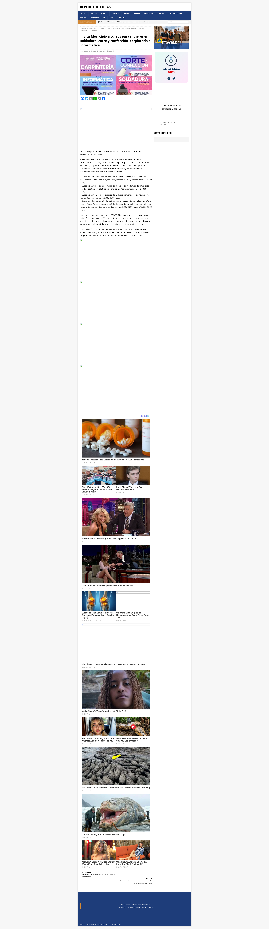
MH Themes (117, 924)
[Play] (169, 78)
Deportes (95, 18)
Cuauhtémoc (149, 13)
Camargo (115, 13)
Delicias (83, 13)
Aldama (162, 13)
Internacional (176, 13)
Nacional (122, 18)
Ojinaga (127, 13)
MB (104, 18)
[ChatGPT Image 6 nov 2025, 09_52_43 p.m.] (171, 48)
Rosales (104, 13)
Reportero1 (102, 51)
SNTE (111, 18)
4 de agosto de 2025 (89, 51)
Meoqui (94, 13)
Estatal (83, 18)
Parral (137, 13)
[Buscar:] (178, 22)
